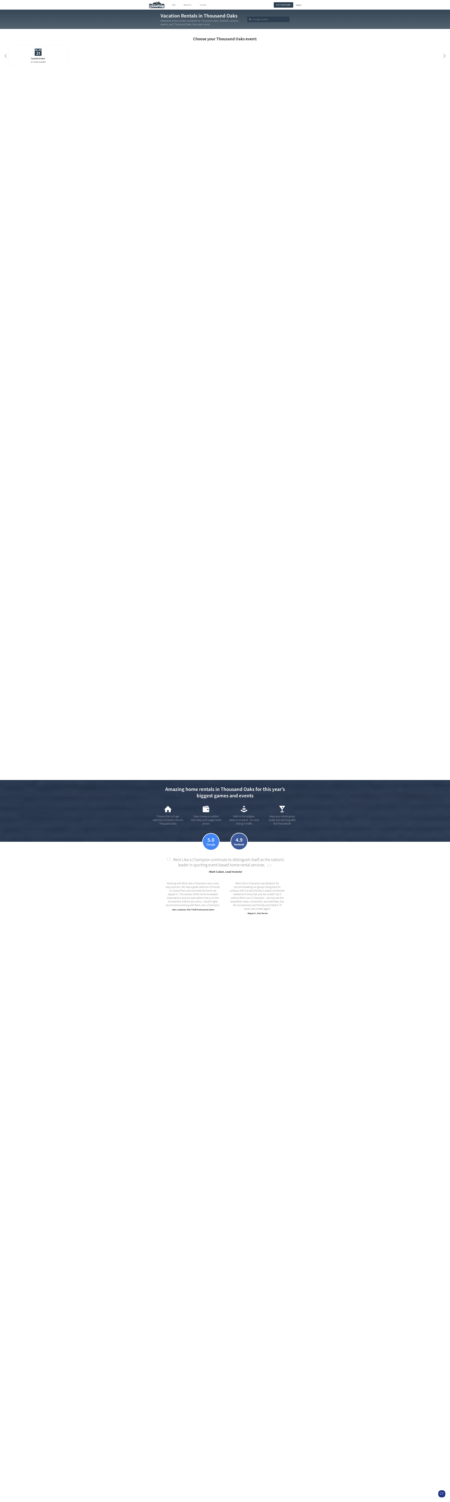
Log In (298, 5)
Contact (203, 5)
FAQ (173, 5)
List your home (283, 5)
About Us (187, 5)
